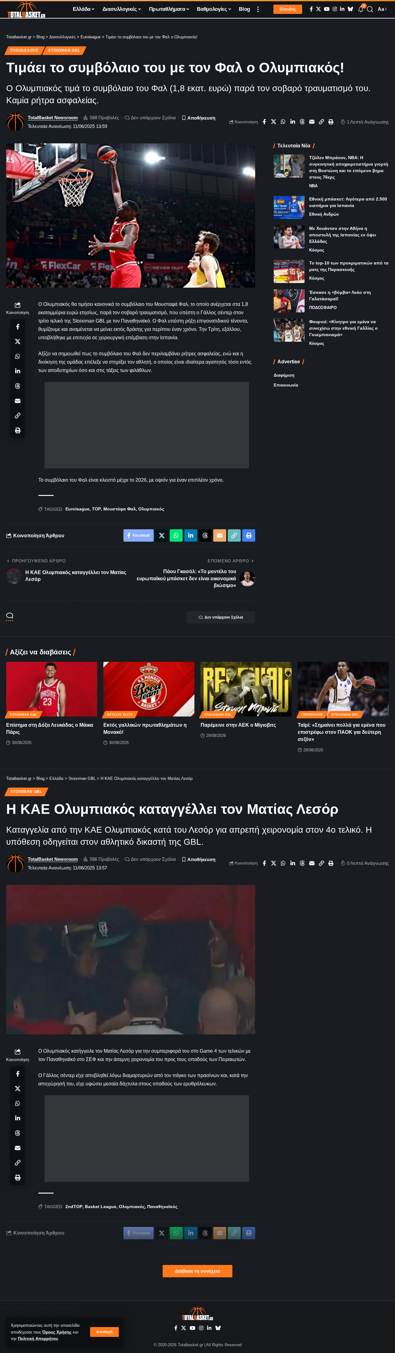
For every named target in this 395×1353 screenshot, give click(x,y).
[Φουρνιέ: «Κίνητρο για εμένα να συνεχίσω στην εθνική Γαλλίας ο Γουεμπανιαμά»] (289, 330)
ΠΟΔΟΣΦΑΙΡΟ (323, 307)
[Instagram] (335, 9)
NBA (313, 186)
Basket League (100, 1206)
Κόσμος (316, 250)
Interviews (312, 714)
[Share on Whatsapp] (283, 122)
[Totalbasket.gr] (26, 9)
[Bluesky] (350, 9)
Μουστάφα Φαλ (119, 508)
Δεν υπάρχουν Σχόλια (153, 117)
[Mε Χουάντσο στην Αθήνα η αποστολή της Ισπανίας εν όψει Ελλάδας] (289, 236)
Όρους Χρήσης (57, 1332)
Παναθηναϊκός (162, 1206)
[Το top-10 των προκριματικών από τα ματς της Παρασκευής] (289, 271)
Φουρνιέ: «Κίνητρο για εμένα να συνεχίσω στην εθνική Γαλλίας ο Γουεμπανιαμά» (343, 328)
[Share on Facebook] (264, 122)
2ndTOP (73, 1206)
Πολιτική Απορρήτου (38, 1338)
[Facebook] (311, 9)
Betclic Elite (120, 714)
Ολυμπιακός (151, 508)
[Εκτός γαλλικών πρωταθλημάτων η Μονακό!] (148, 689)
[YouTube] (326, 9)
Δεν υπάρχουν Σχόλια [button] (224, 617)
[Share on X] (273, 122)
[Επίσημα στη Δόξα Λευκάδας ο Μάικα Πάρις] (51, 689)
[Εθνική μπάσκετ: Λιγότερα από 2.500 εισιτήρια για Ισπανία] (289, 207)
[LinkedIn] (342, 9)
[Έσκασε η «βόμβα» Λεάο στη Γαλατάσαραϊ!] (289, 300)
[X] (318, 9)
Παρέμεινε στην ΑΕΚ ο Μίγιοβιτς (238, 725)
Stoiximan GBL (64, 50)
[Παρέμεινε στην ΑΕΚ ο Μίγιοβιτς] (246, 689)
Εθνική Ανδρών (324, 214)
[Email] (312, 122)
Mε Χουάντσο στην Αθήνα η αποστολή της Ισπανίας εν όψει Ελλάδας (342, 235)
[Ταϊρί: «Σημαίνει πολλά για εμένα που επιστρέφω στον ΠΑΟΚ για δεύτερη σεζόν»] (343, 689)
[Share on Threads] (302, 122)
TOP (96, 508)
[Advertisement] (146, 425)
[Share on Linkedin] (293, 122)
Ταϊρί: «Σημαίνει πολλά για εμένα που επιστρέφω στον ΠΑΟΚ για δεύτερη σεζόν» (341, 732)
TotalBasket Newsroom (53, 117)
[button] (104, 1332)
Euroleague (24, 50)
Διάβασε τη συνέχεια (197, 1271)
